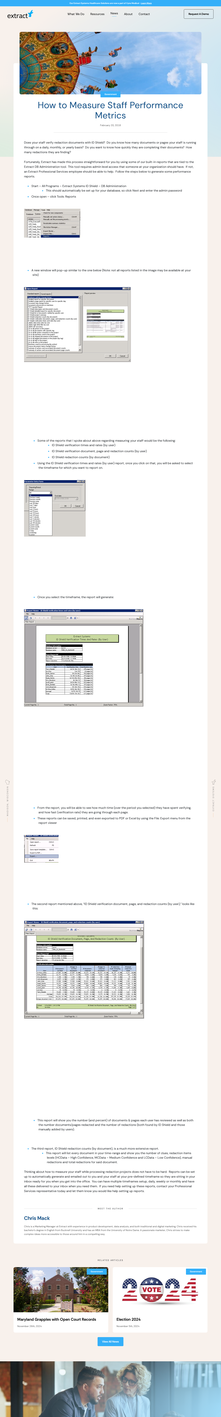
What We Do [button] (75, 14)
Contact (144, 14)
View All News (110, 1342)
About (128, 14)
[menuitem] (75, 14)
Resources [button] (97, 14)
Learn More (146, 3)
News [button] (114, 13)
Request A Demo (199, 14)
